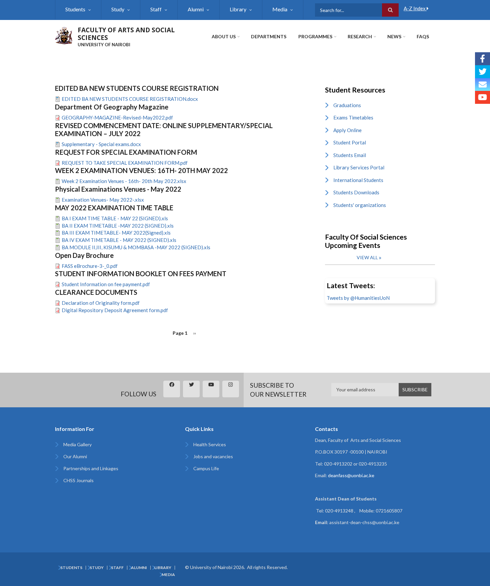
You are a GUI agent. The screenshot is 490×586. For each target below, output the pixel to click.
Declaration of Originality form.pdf (101, 303)
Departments (268, 36)
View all (367, 257)
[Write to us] (482, 84)
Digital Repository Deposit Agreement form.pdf (115, 310)
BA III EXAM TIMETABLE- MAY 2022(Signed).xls (116, 233)
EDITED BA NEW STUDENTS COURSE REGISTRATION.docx (130, 99)
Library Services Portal (358, 167)
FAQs (423, 36)
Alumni (196, 9)
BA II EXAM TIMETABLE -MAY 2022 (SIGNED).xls (118, 226)
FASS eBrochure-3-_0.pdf (90, 266)
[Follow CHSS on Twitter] (482, 71)
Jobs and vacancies (213, 456)
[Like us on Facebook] (482, 58)
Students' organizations (359, 205)
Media (279, 9)
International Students (358, 180)
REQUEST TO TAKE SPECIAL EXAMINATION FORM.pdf (125, 163)
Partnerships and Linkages (90, 468)
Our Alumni (75, 456)
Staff (156, 9)
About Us (224, 36)
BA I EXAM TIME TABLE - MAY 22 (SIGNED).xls (115, 218)
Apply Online (347, 130)
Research (360, 36)
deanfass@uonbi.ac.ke (351, 475)
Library (238, 9)
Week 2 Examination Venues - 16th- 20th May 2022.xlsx (124, 181)
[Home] (64, 35)
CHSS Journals (78, 480)
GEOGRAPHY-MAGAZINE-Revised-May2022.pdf (117, 117)
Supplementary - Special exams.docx (101, 144)
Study (117, 9)
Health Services (209, 444)
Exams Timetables (353, 117)
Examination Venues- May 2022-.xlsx (103, 200)
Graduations (347, 105)
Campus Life (206, 468)
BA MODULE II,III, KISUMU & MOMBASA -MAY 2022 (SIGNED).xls (136, 247)
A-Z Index (415, 8)
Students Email (349, 155)
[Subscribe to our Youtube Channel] (482, 97)
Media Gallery (77, 444)
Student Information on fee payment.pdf (106, 284)
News (394, 36)
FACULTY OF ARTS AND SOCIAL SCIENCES (126, 34)
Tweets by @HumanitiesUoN (358, 298)
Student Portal (349, 142)
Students (75, 9)
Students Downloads (356, 192)
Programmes (315, 36)
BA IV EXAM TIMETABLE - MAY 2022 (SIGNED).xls (119, 240)
